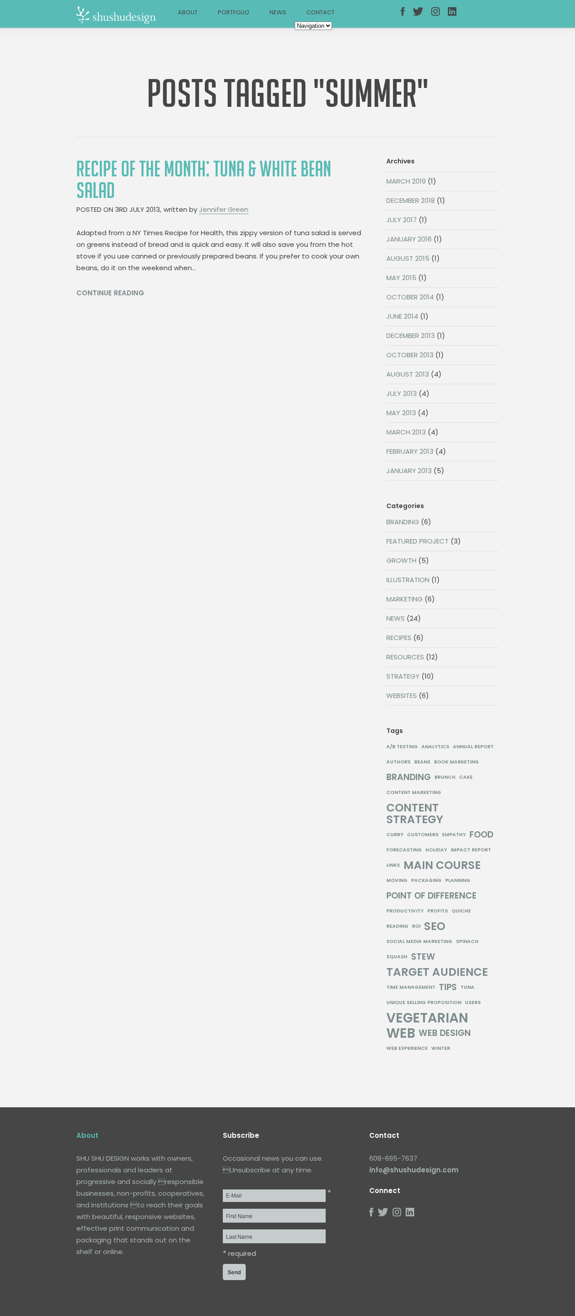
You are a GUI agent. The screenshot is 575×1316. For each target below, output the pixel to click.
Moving (396, 880)
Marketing (404, 599)
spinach (467, 941)
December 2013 (410, 335)
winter (440, 1048)
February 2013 (409, 451)
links (393, 865)
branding (408, 777)
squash (396, 956)
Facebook (409, 17)
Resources (405, 657)
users (473, 1002)
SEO (434, 926)
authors (398, 762)
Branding (402, 521)
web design (445, 1033)
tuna (467, 987)
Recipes (398, 637)
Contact (320, 12)
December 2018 (410, 200)
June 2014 (402, 316)
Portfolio (233, 12)
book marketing (456, 762)
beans (422, 762)
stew (423, 957)
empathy (454, 834)
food (481, 835)
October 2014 (410, 297)
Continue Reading (110, 293)
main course (442, 865)
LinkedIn (456, 17)
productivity (405, 911)
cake (466, 777)
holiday (436, 850)
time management (410, 987)
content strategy (414, 813)
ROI (416, 926)
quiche (461, 911)
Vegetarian (427, 1018)
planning (457, 880)
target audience (437, 972)
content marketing (413, 792)
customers (422, 834)
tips (448, 987)
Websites (401, 695)
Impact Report (471, 850)
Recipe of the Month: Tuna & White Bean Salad (203, 180)
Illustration (407, 579)
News (278, 12)
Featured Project (417, 541)
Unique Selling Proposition (423, 1002)
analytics (435, 746)
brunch (445, 777)
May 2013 (401, 412)
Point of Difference (431, 896)
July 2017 (401, 219)
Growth (401, 560)
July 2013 (401, 393)
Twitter (421, 17)
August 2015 (407, 258)
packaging (426, 880)
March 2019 (406, 181)
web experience (407, 1048)
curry (394, 834)
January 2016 (409, 239)
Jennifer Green (223, 209)
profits (437, 911)
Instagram (440, 17)
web (400, 1033)
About (188, 12)
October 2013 (409, 355)
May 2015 (401, 277)
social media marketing (419, 941)
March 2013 (406, 432)
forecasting (404, 850)
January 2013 (409, 470)
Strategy (403, 676)
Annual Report (473, 746)
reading (397, 926)
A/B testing (402, 746)
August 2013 (407, 374)
